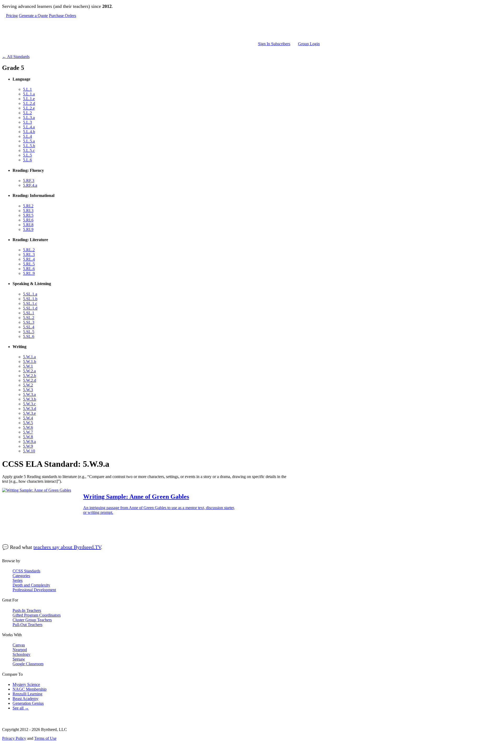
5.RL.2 (29, 250)
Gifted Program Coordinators (37, 615)
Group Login (309, 44)
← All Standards (16, 56)
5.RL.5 (29, 264)
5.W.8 (28, 437)
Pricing (12, 15)
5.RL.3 (29, 254)
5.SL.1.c (30, 303)
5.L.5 (27, 155)
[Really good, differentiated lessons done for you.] (163, 30)
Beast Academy (25, 698)
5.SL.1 (28, 313)
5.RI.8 (28, 225)
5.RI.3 (28, 210)
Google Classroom (28, 664)
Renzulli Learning (27, 694)
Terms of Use (45, 738)
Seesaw (19, 659)
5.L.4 (27, 136)
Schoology (21, 654)
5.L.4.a (29, 127)
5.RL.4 (29, 259)
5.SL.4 (28, 327)
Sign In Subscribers (274, 44)
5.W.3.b (29, 399)
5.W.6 (28, 427)
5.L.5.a (29, 141)
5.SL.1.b (30, 299)
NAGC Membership (30, 689)
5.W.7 (28, 432)
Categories (21, 575)
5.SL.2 (28, 317)
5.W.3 (28, 390)
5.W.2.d (29, 380)
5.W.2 (28, 385)
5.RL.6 (29, 268)
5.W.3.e (29, 413)
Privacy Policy (14, 738)
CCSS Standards (26, 571)
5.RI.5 (28, 215)
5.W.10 (29, 451)
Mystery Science (26, 684)
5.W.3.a (29, 394)
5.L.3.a (29, 117)
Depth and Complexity (31, 585)
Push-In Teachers (27, 610)
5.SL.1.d (30, 308)
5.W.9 (28, 446)
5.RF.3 (28, 180)
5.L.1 (27, 89)
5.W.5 (28, 422)
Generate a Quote (33, 15)
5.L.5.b (29, 146)
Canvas (19, 645)
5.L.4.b (29, 131)
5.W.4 (28, 418)
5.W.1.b (29, 361)
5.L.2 (27, 113)
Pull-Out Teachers (27, 624)
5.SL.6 (28, 336)
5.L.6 (27, 160)
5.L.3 (27, 122)
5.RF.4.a (30, 185)
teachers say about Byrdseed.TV (67, 547)
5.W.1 (28, 366)
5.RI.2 (28, 206)
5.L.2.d (29, 103)
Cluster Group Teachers (32, 620)
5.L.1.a (29, 94)
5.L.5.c (29, 150)
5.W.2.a (29, 371)
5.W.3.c (29, 404)
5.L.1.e (29, 98)
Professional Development (34, 590)
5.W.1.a (29, 357)
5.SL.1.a (30, 294)
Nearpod (20, 649)
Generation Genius (28, 703)
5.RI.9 (28, 229)
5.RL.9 (29, 273)
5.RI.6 (28, 220)
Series (17, 580)
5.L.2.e (29, 108)
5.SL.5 (28, 331)
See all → (21, 708)
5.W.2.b (29, 375)
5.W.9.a (29, 441)
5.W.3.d (29, 408)
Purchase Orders (62, 15)
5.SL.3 (28, 322)
